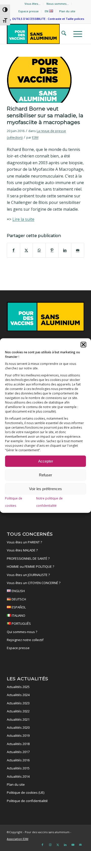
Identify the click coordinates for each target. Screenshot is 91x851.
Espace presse (28, 11)
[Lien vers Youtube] (73, 844)
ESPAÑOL (18, 607)
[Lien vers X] (57, 844)
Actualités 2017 (18, 752)
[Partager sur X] (26, 250)
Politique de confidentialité (27, 801)
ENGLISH (18, 591)
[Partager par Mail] (77, 250)
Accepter (45, 461)
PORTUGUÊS (21, 623)
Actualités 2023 (18, 703)
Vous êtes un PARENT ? (24, 542)
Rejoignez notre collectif (25, 640)
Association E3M (17, 839)
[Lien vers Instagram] (50, 844)
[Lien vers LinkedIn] (65, 844)
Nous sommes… (58, 4)
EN (47, 11)
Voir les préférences (45, 489)
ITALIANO (18, 615)
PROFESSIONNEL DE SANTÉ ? (28, 558)
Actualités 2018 (18, 744)
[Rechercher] (62, 34)
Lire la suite (23, 219)
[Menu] (76, 34)
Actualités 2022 (18, 711)
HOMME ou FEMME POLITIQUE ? (30, 566)
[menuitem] (32, 4)
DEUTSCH (18, 599)
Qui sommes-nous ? (22, 632)
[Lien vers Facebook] (42, 844)
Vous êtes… (32, 4)
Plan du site (67, 11)
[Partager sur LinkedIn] (65, 250)
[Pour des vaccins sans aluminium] (38, 34)
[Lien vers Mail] (80, 844)
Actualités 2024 (18, 695)
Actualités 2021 (18, 719)
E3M (35, 137)
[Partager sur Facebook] (13, 250)
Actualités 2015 (18, 768)
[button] (83, 344)
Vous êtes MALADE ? (22, 550)
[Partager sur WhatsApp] (39, 250)
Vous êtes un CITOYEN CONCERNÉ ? (33, 583)
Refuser (45, 475)
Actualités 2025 (18, 687)
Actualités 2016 (18, 760)
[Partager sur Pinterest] (52, 250)
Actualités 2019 (18, 735)
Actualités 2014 (18, 776)
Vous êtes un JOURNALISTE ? (28, 575)
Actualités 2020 (18, 727)
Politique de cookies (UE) (25, 792)
